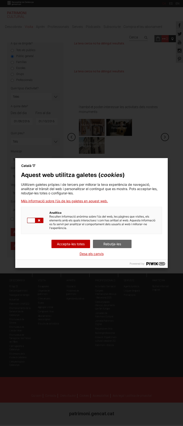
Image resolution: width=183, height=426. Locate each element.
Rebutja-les (112, 244)
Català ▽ (28, 166)
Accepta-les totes (71, 244)
